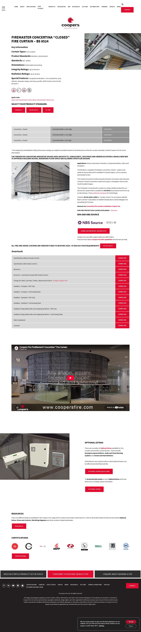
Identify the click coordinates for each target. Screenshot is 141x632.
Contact (127, 10)
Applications (31, 7)
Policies (107, 585)
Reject (131, 626)
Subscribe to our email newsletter (70, 574)
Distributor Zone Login (34, 587)
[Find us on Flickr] (18, 585)
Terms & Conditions (95, 585)
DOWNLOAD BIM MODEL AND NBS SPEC (94, 231)
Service (112, 7)
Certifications (31, 585)
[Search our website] (122, 4)
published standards (99, 193)
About (22, 7)
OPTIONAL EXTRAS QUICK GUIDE (99, 471)
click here (114, 210)
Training (104, 7)
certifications (20, 556)
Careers (41, 585)
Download (122, 258)
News (119, 7)
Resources (76, 7)
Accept (131, 622)
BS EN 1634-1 (33, 110)
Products (52, 7)
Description (33, 100)
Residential (61, 7)
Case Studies (40, 7)
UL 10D (48, 110)
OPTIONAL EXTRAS (94, 489)
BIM (69, 7)
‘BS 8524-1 (18, 110)
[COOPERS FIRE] (70, 23)
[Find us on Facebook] (4, 585)
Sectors (85, 7)
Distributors (94, 7)
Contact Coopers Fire (60, 281)
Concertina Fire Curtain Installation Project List (103, 206)
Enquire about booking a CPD (117, 574)
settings (101, 626)
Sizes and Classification (19, 100)
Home (16, 7)
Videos (60, 585)
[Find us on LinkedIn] (8, 585)
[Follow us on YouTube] (13, 585)
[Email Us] (22, 585)
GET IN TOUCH (108, 246)
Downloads (42, 100)
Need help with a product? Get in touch (23, 574)
